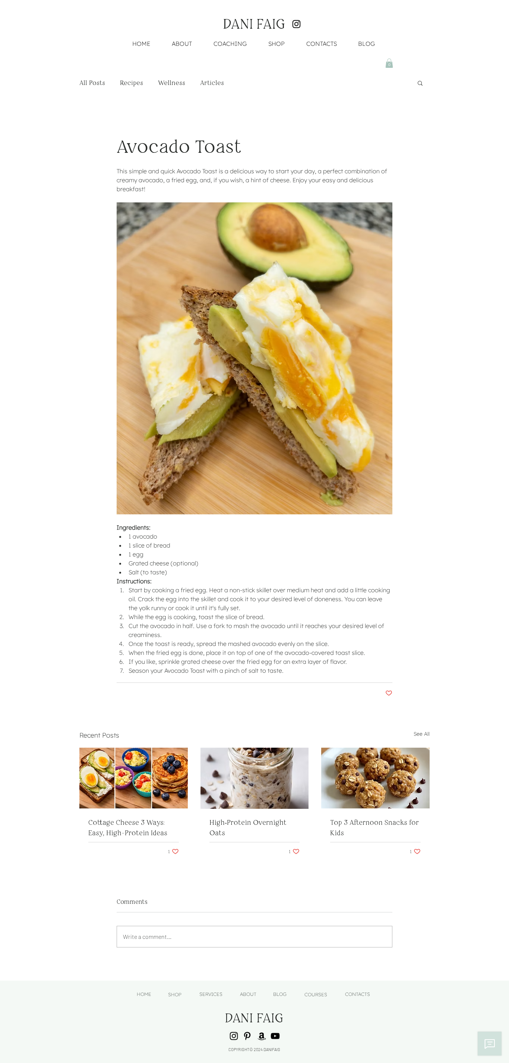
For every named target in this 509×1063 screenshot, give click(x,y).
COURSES (315, 994)
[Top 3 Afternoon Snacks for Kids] (375, 778)
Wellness (171, 83)
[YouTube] (275, 1036)
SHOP (174, 994)
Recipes (131, 83)
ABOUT (248, 994)
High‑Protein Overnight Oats (248, 827)
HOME (144, 994)
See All (422, 734)
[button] (389, 63)
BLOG (280, 994)
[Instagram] (296, 24)
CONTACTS (357, 994)
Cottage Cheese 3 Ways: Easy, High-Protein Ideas (127, 827)
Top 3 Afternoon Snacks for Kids (374, 827)
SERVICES (210, 994)
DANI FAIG (254, 23)
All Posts (92, 83)
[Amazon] (261, 1036)
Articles (212, 83)
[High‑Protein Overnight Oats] (254, 778)
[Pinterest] (247, 1036)
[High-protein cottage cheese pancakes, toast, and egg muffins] (133, 778)
